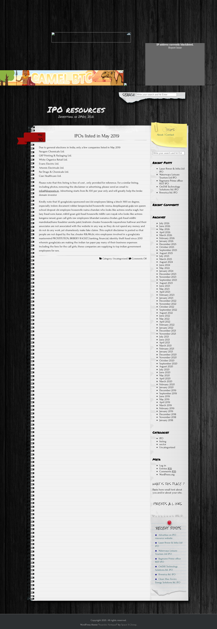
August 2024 (166, 261)
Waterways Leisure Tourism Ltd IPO (169, 176)
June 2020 (164, 372)
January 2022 (166, 327)
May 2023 (164, 288)
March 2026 (165, 235)
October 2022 (166, 306)
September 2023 (168, 279)
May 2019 (164, 399)
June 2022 (164, 315)
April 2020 (165, 378)
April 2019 (164, 402)
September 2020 (168, 363)
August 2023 (166, 282)
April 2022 (164, 321)
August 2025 (166, 253)
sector (162, 444)
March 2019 (165, 405)
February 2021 (166, 348)
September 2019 (168, 393)
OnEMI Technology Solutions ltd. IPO (169, 188)
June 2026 (164, 226)
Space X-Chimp (128, 624)
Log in (162, 465)
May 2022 (164, 318)
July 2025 (164, 256)
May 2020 (164, 375)
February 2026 (167, 238)
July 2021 (164, 336)
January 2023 (166, 297)
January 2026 (166, 241)
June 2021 (164, 339)
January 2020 (166, 387)
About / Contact (165, 134)
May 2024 (164, 268)
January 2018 (166, 420)
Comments (167, 471)
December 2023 (167, 273)
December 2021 (167, 330)
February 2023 (166, 294)
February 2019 (166, 408)
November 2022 (167, 303)
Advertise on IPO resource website (165, 536)
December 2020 (168, 354)
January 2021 (166, 351)
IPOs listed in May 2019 (96, 136)
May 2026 (164, 229)
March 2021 (165, 345)
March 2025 (165, 259)
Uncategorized (120, 258)
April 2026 (164, 232)
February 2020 (167, 384)
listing (162, 441)
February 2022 (166, 324)
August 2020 (166, 366)
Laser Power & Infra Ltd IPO (171, 170)
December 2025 (167, 244)
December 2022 (167, 300)
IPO (161, 438)
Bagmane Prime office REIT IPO (171, 182)
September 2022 (168, 309)
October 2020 (166, 360)
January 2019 (166, 411)
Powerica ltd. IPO (168, 192)
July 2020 (164, 369)
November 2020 (168, 357)
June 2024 (164, 264)
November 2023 (167, 276)
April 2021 (164, 342)
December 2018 (167, 414)
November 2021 (167, 333)
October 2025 (166, 247)
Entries (165, 468)
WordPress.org (167, 474)
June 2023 (164, 285)
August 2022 (166, 312)
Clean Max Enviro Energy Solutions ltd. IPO (167, 581)
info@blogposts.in (49, 190)
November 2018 (167, 417)
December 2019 (167, 390)
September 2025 (168, 250)
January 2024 (166, 270)
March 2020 (165, 381)
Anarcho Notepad (108, 624)
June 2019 (164, 396)
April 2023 (164, 291)
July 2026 (164, 223)
